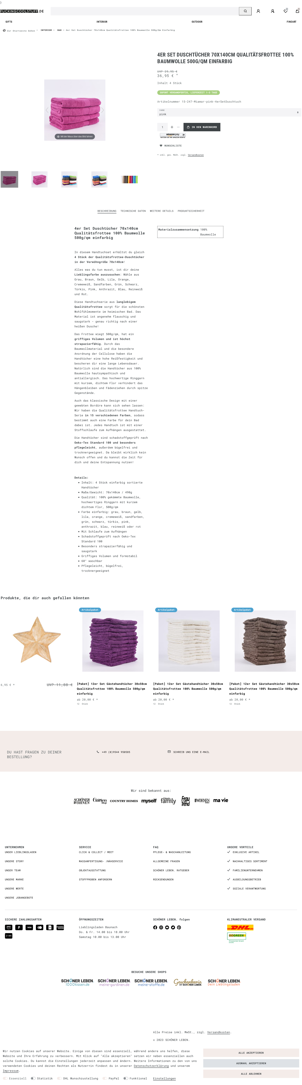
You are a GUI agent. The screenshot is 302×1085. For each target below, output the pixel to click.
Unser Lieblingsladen (20, 852)
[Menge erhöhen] (172, 127)
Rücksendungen (163, 879)
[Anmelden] (258, 11)
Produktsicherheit (191, 211)
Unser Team (13, 870)
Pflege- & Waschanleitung (172, 852)
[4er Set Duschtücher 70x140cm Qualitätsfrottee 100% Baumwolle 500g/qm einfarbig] (9, 180)
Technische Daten (133, 211)
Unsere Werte (14, 888)
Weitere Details (162, 211)
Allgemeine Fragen (166, 861)
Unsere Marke (14, 879)
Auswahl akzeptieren (251, 1063)
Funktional (138, 1078)
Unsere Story (14, 861)
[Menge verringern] (178, 127)
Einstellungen (164, 1078)
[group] (37, 641)
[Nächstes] (102, 110)
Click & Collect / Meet (96, 852)
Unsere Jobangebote (19, 897)
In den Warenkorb (204, 127)
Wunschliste (173, 145)
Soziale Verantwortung (249, 888)
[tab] (106, 211)
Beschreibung (107, 211)
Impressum (11, 1070)
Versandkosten (196, 154)
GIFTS (9, 21)
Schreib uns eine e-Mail (191, 752)
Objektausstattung (92, 870)
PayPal (114, 1078)
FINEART (291, 21)
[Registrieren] (273, 11)
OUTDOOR (197, 21)
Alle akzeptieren (251, 1052)
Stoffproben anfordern (95, 879)
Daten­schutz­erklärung (151, 1065)
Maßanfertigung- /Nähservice (101, 861)
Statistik (45, 1078)
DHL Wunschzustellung (80, 1078)
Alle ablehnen (251, 1073)
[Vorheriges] (47, 110)
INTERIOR (102, 21)
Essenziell (18, 1078)
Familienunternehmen (248, 870)
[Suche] (245, 11)
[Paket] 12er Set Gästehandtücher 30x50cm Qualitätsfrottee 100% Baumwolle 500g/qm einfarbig (112, 688)
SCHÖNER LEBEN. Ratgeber (171, 870)
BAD (59, 30)
